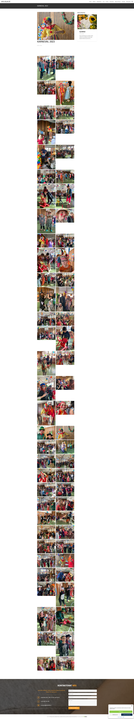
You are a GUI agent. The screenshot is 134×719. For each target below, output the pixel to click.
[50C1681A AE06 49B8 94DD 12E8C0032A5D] (65, 260)
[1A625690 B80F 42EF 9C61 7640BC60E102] (65, 63)
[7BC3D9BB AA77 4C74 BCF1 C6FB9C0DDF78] (65, 196)
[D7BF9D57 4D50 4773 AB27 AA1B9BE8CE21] (65, 575)
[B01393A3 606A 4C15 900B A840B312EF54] (46, 532)
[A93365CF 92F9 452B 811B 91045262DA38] (46, 489)
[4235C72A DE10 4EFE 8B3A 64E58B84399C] (65, 383)
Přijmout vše (121, 711)
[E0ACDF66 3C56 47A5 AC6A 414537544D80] (65, 594)
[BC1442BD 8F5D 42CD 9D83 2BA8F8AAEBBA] (65, 532)
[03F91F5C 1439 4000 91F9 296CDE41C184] (46, 112)
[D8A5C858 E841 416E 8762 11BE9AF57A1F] (46, 589)
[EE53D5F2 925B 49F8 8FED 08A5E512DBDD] (65, 644)
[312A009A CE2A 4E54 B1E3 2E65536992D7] (65, 280)
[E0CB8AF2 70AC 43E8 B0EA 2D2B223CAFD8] (46, 619)
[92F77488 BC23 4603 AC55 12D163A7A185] (46, 280)
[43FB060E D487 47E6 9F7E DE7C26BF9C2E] (46, 260)
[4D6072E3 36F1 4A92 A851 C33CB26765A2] (46, 157)
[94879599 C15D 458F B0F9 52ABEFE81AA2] (65, 461)
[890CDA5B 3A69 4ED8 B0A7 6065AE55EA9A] (65, 338)
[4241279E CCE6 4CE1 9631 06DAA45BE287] (65, 447)
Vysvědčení (82, 31)
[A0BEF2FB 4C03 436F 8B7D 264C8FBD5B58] (46, 475)
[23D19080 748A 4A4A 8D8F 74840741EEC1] (46, 240)
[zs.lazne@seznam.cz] (39, 705)
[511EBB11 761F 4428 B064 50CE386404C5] (65, 299)
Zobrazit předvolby (126, 714)
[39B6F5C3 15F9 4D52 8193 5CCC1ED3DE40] (65, 240)
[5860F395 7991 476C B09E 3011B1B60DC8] (65, 408)
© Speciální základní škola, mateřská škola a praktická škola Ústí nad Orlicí (63, 716)
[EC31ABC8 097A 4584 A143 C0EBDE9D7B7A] (65, 619)
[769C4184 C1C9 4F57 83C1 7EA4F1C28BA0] (46, 333)
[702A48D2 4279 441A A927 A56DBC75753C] (65, 319)
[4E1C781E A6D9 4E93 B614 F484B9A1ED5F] (65, 152)
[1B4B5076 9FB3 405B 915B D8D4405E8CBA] (46, 88)
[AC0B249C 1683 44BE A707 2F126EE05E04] (65, 489)
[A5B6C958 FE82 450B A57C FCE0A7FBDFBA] (65, 475)
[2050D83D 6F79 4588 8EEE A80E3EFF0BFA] (46, 363)
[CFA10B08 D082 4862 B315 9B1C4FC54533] (46, 575)
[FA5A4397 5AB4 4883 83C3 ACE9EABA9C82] (65, 664)
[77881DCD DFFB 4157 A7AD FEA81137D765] (46, 447)
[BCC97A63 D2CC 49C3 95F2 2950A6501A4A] (46, 546)
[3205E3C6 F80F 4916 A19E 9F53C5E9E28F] (46, 388)
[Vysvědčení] (87, 21)
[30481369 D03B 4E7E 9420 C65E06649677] (46, 461)
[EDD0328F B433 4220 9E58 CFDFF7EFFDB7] (46, 639)
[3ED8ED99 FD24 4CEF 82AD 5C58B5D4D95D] (46, 132)
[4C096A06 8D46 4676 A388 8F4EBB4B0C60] (65, 127)
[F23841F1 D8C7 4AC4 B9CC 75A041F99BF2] (46, 664)
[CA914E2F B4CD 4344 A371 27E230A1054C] (65, 560)
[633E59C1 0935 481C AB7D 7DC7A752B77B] (46, 319)
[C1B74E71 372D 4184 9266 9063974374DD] (65, 546)
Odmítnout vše (115, 714)
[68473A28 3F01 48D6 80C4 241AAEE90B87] (46, 433)
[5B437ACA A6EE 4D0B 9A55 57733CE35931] (65, 176)
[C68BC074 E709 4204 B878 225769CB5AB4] (46, 560)
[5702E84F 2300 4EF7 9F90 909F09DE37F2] (46, 413)
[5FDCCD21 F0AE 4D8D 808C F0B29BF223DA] (46, 196)
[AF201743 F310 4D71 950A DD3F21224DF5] (46, 518)
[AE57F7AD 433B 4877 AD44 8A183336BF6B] (65, 504)
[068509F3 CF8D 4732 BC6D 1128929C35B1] (65, 433)
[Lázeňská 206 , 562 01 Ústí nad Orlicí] (39, 697)
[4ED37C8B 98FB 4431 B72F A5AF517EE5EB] (46, 176)
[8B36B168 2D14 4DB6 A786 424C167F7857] (46, 221)
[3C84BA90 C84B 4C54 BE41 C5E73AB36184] (65, 112)
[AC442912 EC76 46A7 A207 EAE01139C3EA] (46, 504)
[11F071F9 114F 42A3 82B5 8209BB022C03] (65, 216)
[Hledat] (132, 1)
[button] (131, 705)
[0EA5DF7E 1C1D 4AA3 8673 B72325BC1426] (46, 68)
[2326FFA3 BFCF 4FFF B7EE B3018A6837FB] (65, 358)
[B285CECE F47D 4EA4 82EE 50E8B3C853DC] (65, 518)
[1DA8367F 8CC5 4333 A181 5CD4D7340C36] (65, 93)
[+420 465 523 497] (39, 701)
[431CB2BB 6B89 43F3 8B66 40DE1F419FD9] (46, 299)
